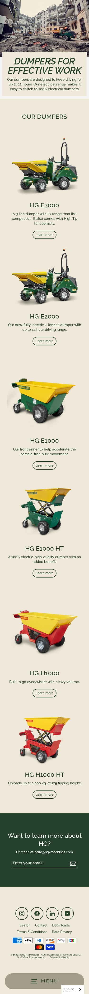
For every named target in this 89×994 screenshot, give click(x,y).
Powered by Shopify (60, 957)
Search (24, 925)
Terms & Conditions (32, 932)
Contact (41, 925)
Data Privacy (62, 932)
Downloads (61, 925)
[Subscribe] (72, 863)
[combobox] (72, 989)
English (69, 989)
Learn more (44, 235)
